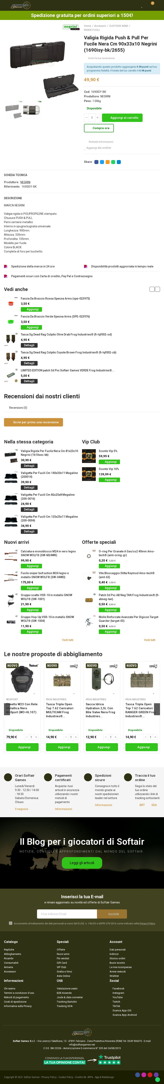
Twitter (102, 162)
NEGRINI (105, 96)
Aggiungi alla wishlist (98, 147)
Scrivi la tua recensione (101, 58)
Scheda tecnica (15, 175)
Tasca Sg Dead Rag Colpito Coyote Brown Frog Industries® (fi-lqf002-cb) (68, 352)
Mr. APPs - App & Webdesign (99, 1077)
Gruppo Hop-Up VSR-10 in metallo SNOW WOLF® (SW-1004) (47, 619)
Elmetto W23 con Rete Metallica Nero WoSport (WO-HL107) (22, 708)
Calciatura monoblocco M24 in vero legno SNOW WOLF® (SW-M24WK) (48, 553)
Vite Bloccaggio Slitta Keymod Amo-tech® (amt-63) (127, 575)
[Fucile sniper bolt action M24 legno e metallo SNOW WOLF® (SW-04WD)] (11, 578)
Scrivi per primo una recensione (35, 422)
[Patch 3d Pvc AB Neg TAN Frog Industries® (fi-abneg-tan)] (89, 600)
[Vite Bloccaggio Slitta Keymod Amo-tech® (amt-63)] (89, 578)
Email (108, 162)
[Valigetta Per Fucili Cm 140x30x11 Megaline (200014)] (11, 478)
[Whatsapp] (157, 1079)
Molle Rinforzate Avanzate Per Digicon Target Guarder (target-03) (128, 619)
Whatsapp (113, 162)
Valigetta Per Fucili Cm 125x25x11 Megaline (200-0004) (49, 518)
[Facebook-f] (137, 1074)
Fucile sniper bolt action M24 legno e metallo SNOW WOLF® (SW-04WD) (45, 575)
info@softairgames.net (82, 1044)
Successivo (157, 28)
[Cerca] (135, 5)
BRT (142, 805)
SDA (154, 805)
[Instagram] (143, 1074)
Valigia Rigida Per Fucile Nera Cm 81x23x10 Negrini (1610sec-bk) (49, 453)
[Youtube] (150, 1074)
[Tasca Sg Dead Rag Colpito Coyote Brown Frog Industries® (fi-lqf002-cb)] (11, 357)
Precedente (147, 28)
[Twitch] (156, 1074)
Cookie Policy (65, 1077)
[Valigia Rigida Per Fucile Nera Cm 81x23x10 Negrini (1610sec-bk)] (11, 456)
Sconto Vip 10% (109, 469)
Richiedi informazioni (100, 141)
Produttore (11, 182)
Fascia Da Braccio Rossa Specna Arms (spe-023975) (55, 298)
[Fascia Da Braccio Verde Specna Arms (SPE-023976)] (11, 321)
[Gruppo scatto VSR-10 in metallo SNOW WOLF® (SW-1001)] (11, 600)
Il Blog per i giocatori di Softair (82, 841)
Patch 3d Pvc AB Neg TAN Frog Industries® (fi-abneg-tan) (129, 597)
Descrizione (13, 198)
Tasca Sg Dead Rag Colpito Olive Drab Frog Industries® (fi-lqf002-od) (66, 334)
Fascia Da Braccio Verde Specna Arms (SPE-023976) (55, 316)
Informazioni (63, 809)
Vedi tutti (67, 640)
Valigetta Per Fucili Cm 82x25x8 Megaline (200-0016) (48, 496)
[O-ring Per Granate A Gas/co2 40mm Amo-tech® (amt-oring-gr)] (89, 556)
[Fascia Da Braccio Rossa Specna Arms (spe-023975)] (11, 304)
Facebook (96, 162)
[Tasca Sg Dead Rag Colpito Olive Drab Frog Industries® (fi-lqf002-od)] (11, 339)
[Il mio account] (158, 5)
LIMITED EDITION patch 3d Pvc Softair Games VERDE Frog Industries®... (67, 370)
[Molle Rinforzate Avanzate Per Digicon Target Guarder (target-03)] (89, 622)
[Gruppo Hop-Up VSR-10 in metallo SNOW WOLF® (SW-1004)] (11, 622)
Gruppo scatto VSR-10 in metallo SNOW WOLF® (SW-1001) (46, 597)
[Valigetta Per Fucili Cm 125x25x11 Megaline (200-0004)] (11, 522)
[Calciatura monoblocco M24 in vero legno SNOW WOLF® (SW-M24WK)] (11, 556)
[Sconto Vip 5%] (89, 456)
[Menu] (6, 5)
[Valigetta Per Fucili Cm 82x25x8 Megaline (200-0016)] (11, 500)
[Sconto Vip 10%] (89, 474)
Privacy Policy (147, 923)
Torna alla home (152, 28)
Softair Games (32, 1077)
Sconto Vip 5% (108, 451)
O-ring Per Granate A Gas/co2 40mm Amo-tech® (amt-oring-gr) (127, 553)
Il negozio (21, 809)
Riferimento (12, 186)
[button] (8, 62)
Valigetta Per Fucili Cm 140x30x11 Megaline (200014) (49, 475)
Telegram (119, 162)
